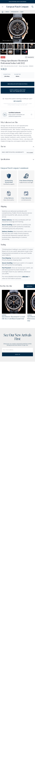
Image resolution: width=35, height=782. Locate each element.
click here (25, 276)
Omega (7, 11)
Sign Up (17, 354)
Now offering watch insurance (17, 1)
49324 (21, 11)
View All (29, 286)
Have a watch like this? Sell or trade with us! (17, 90)
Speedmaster (14, 11)
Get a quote (17, 101)
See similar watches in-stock (17, 84)
